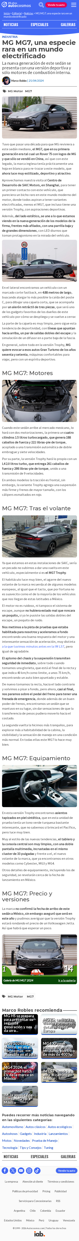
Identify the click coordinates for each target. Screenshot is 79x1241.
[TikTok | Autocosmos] (37, 1170)
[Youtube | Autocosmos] (21, 1170)
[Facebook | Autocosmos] (5, 1170)
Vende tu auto (56, 4)
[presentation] (39, 955)
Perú (41, 1220)
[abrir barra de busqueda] (41, 4)
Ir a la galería (67, 980)
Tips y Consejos (31, 1147)
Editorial (17, 13)
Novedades (22, 1140)
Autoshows (10, 1133)
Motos (7, 1140)
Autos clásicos (36, 1127)
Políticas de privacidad (25, 1191)
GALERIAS (68, 24)
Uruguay (54, 1220)
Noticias (28, 13)
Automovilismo (12, 1127)
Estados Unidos (13, 1220)
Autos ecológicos (60, 1127)
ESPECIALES (39, 24)
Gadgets (26, 1133)
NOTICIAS (11, 24)
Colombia (45, 1210)
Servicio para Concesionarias (35, 1201)
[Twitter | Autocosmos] (13, 1170)
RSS (58, 1201)
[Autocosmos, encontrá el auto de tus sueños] (16, 4)
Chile (33, 1210)
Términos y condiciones (60, 1181)
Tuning (48, 1147)
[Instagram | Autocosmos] (29, 1170)
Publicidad (61, 1191)
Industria (10, 36)
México (30, 1220)
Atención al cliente (32, 1181)
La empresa (11, 1181)
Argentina (19, 1210)
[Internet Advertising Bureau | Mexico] (39, 1234)
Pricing (46, 1191)
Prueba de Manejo (45, 1140)
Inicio (7, 13)
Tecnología (9, 1147)
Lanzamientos (58, 1133)
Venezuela (69, 1220)
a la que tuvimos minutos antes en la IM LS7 (33, 646)
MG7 (28, 91)
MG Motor (15, 91)
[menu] (73, 4)
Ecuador (60, 1210)
